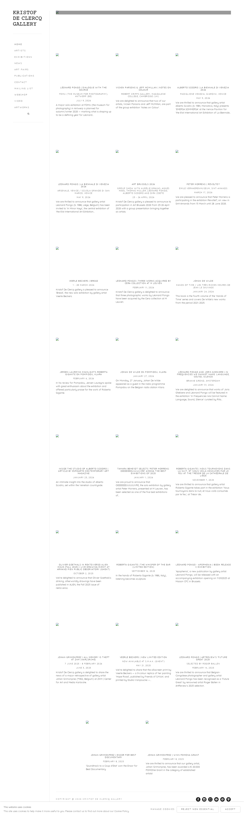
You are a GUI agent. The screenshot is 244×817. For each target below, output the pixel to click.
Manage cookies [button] (163, 809)
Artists (20, 51)
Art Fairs (21, 70)
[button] (29, 114)
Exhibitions (23, 57)
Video (18, 101)
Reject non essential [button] (197, 809)
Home (18, 44)
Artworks (21, 107)
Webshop (21, 95)
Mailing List (23, 89)
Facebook (198, 799)
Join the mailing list (216, 799)
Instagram (204, 799)
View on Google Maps (228, 799)
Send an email (222, 799)
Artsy (210, 799)
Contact (20, 82)
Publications (24, 76)
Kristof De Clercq (27, 18)
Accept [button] (230, 809)
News (18, 63)
